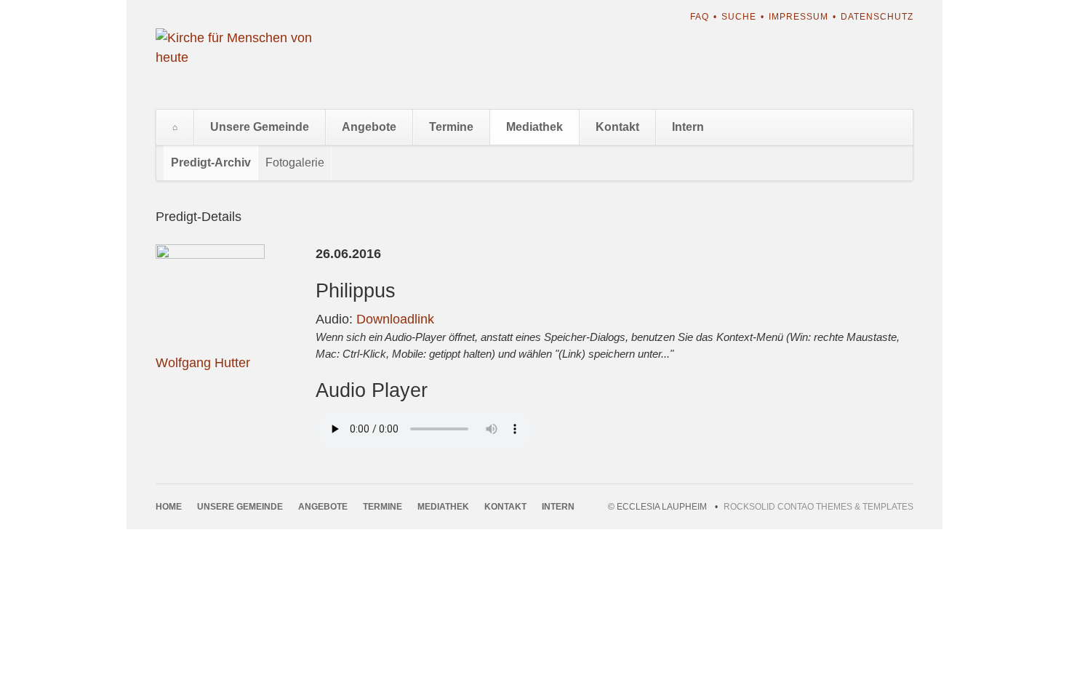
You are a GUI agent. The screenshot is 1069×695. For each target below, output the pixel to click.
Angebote (369, 127)
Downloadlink (395, 319)
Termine (451, 127)
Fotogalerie (294, 162)
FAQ (699, 17)
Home (174, 127)
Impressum (798, 17)
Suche (738, 17)
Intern (688, 127)
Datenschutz (877, 17)
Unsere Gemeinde (259, 127)
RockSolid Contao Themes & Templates (818, 507)
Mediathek (534, 127)
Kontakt (617, 127)
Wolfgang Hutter (203, 362)
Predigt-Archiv (211, 162)
